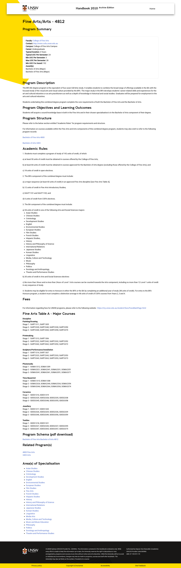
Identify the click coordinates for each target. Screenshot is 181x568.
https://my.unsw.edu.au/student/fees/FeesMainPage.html (121, 308)
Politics (29, 528)
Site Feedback (140, 566)
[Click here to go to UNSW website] (30, 551)
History (29, 499)
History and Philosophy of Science (40, 502)
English (29, 480)
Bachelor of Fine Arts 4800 (34, 137)
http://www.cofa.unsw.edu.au (45, 43)
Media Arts (30, 516)
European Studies (33, 485)
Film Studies (31, 488)
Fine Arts (29, 491)
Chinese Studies (32, 471)
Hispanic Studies (33, 497)
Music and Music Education (37, 522)
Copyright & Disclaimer (74, 566)
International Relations (35, 505)
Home (152, 8)
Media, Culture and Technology (39, 519)
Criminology (31, 474)
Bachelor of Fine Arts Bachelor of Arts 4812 (40, 439)
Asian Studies (31, 468)
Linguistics (30, 513)
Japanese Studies (33, 508)
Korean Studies (32, 511)
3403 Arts (27, 455)
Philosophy (30, 525)
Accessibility (105, 566)
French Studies (32, 494)
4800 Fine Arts (29, 452)
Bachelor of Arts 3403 (32, 143)
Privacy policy (37, 566)
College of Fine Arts (41, 41)
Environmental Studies (35, 482)
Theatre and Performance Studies (40, 533)
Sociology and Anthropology (37, 530)
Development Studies (35, 477)
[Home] (30, 8)
